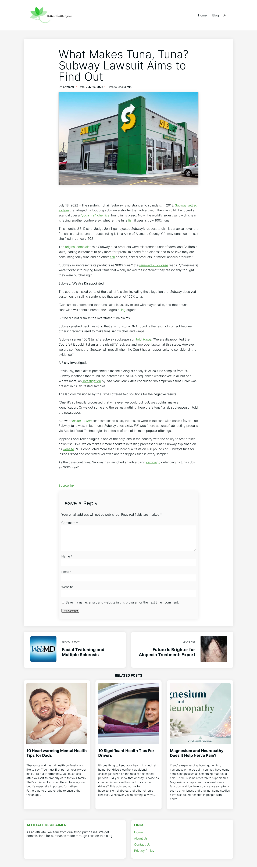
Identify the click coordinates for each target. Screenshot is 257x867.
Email (66, 572)
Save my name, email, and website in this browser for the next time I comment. (122, 602)
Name (66, 556)
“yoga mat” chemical (95, 215)
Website (67, 587)
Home (202, 15)
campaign (153, 462)
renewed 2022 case (153, 265)
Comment (69, 523)
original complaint (78, 247)
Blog (215, 15)
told (143, 339)
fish (130, 220)
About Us (141, 838)
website (68, 449)
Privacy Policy (144, 850)
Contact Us (142, 844)
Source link (66, 485)
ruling (122, 310)
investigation (91, 381)
